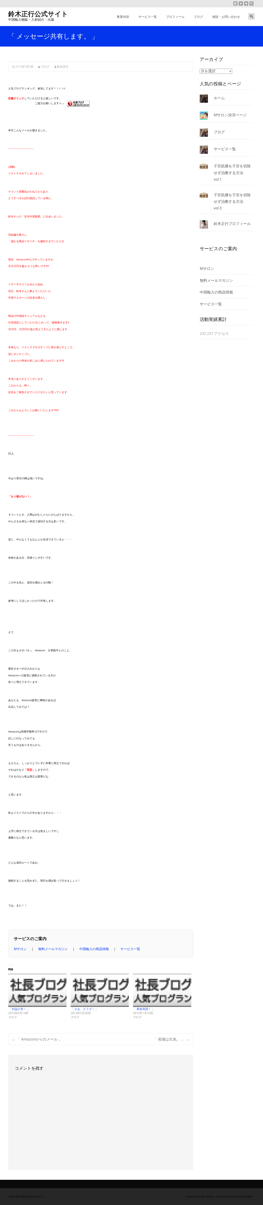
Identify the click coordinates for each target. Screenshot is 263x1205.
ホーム (219, 97)
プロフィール (175, 17)
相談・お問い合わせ (226, 17)
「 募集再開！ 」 (144, 1009)
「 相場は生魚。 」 (171, 1039)
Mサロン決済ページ (230, 114)
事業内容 (123, 17)
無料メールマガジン (53, 949)
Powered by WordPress (200, 1196)
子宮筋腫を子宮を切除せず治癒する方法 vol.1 (232, 172)
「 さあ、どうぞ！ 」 (84, 1009)
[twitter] (241, 5)
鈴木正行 (62, 66)
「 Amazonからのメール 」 (37, 1039)
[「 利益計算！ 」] (37, 990)
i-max (227, 1196)
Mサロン (21, 949)
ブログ (198, 17)
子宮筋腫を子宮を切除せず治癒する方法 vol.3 (232, 201)
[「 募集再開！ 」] (162, 990)
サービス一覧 (147, 17)
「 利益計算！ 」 (19, 1009)
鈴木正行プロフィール (232, 223)
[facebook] (235, 5)
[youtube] (246, 5)
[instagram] (251, 5)
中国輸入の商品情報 (94, 949)
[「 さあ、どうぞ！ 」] (100, 990)
